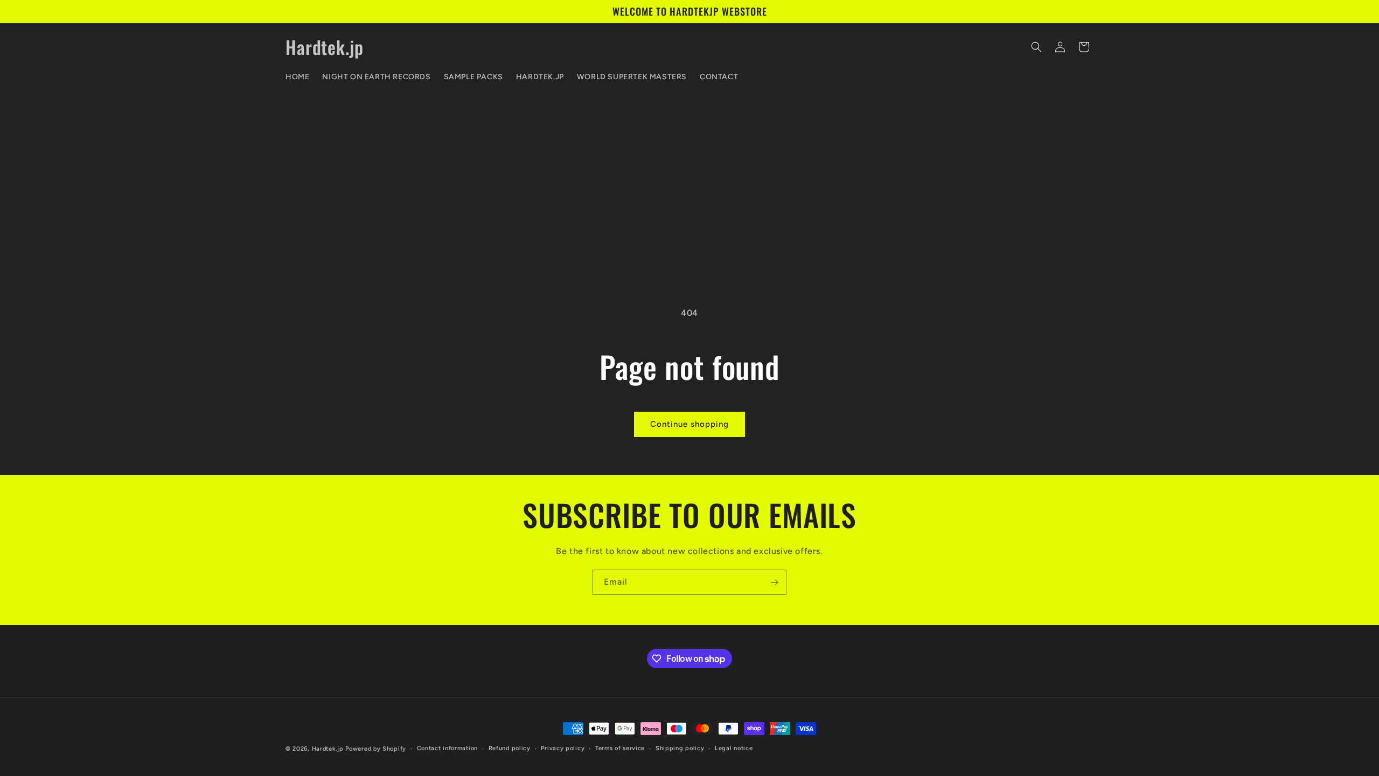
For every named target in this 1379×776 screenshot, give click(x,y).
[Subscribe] (774, 582)
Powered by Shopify (375, 748)
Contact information (447, 748)
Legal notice (734, 748)
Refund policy (510, 748)
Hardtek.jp (328, 748)
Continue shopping (689, 424)
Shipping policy (680, 748)
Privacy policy (562, 748)
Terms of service (620, 748)
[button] (1036, 47)
